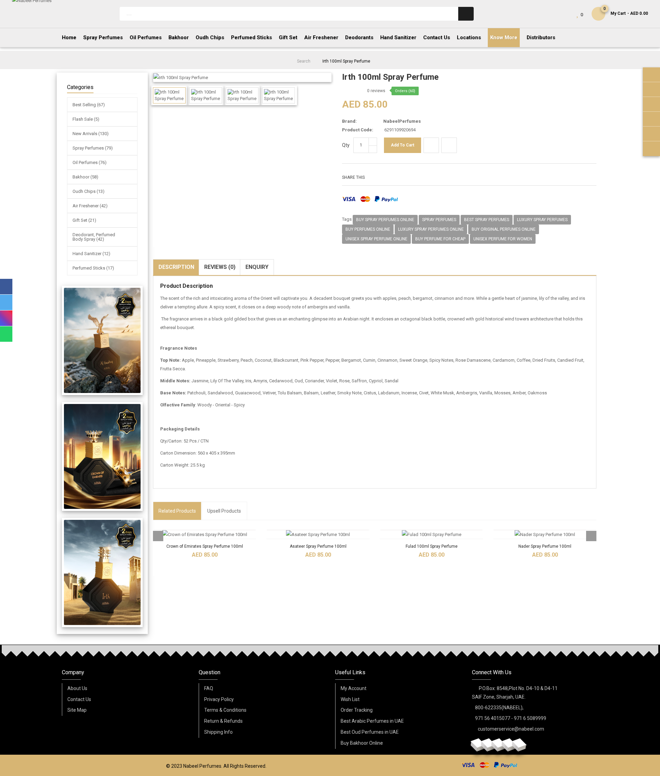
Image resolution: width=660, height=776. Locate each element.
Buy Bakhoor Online (362, 743)
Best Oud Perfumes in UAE (370, 732)
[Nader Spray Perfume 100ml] (545, 534)
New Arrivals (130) (91, 133)
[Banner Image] (102, 340)
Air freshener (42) (90, 205)
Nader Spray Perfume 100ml (544, 546)
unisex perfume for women (502, 239)
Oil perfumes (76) (90, 162)
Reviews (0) (219, 267)
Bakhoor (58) (85, 176)
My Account (353, 688)
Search (303, 61)
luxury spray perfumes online (431, 229)
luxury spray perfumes (542, 219)
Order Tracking (357, 710)
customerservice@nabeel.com (511, 729)
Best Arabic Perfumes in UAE (372, 721)
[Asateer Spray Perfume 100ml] (318, 534)
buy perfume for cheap (440, 239)
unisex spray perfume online (376, 239)
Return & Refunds (223, 721)
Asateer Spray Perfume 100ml (318, 546)
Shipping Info (218, 732)
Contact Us (79, 699)
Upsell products (224, 511)
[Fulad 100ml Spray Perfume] (431, 534)
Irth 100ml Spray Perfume (346, 61)
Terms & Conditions (225, 710)
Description (176, 267)
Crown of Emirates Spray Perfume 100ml (204, 546)
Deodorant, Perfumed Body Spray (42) (94, 237)
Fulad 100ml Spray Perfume (432, 546)
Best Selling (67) (89, 104)
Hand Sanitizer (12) (91, 253)
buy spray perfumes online (385, 219)
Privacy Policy (219, 699)
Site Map (77, 710)
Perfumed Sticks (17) (93, 268)
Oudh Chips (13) (88, 191)
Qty (346, 145)
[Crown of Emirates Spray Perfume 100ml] (204, 534)
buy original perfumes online (504, 229)
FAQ (208, 688)
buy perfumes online (367, 229)
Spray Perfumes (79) (93, 148)
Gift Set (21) (84, 220)
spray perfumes (439, 219)
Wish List (350, 699)
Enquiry (256, 267)
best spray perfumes (486, 219)
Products (177, 511)
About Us (77, 688)
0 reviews (376, 90)
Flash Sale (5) (86, 119)
